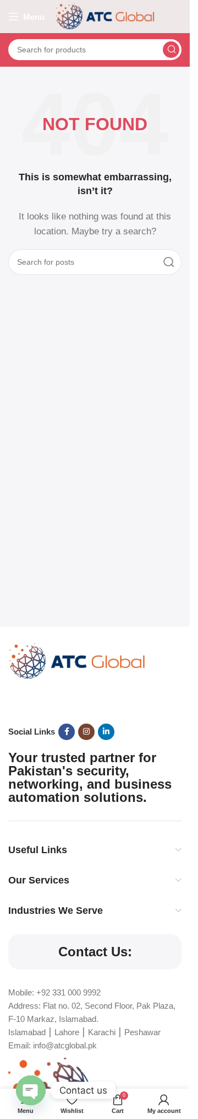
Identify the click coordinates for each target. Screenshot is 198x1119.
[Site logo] (105, 15)
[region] (95, 1017)
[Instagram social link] (86, 732)
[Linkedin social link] (106, 732)
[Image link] (77, 660)
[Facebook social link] (66, 732)
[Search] (171, 49)
